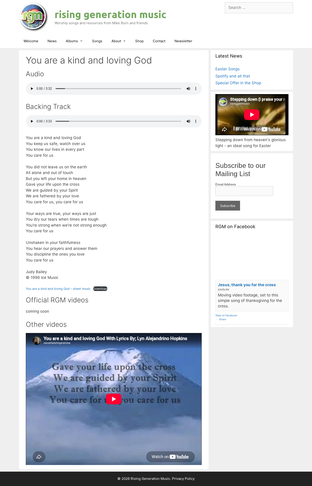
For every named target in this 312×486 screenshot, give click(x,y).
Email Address (225, 184)
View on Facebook (226, 315)
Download (100, 289)
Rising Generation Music (110, 14)
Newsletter (183, 41)
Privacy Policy (183, 478)
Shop (139, 41)
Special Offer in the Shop (238, 83)
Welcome (31, 41)
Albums (72, 41)
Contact (159, 41)
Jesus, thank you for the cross (247, 285)
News (52, 41)
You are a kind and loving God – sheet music (58, 289)
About (116, 41)
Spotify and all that (232, 76)
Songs (97, 41)
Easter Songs (227, 69)
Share (222, 319)
